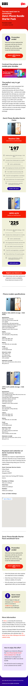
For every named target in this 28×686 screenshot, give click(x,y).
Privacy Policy (20, 680)
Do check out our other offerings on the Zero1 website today (13, 635)
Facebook (16, 602)
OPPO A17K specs (14, 263)
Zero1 (5, 621)
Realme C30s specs (14, 188)
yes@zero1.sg (8, 605)
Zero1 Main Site (5, 680)
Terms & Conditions (13, 680)
